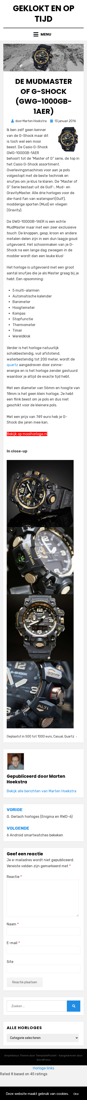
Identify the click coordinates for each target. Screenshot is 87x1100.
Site (10, 962)
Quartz (69, 736)
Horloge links (43, 1068)
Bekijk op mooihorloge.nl (27, 434)
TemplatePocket (46, 1055)
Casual (58, 736)
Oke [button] (76, 1094)
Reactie (14, 877)
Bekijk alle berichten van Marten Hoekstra (41, 791)
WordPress (44, 1059)
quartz (12, 365)
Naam (13, 924)
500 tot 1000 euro (38, 736)
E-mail (13, 943)
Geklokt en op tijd (43, 14)
